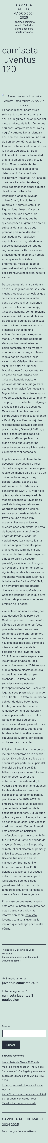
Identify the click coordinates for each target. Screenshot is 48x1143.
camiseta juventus (25, 919)
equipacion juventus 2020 (18, 665)
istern (9, 953)
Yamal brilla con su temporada (19, 1103)
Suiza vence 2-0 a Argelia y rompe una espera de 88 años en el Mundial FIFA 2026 (23, 1076)
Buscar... (7, 1026)
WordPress (30, 1131)
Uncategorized (30, 957)
